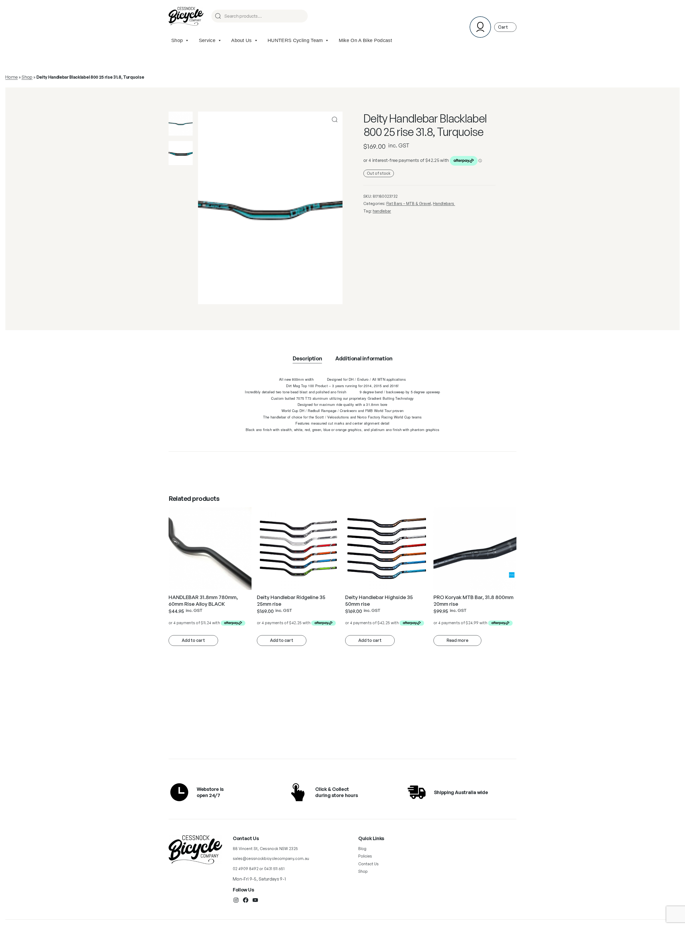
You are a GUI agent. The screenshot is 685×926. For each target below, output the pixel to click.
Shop (177, 40)
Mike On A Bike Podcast (365, 40)
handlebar (382, 211)
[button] (335, 119)
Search (301, 16)
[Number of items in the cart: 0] (505, 27)
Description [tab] (307, 358)
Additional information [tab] (363, 358)
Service (207, 40)
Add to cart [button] (193, 640)
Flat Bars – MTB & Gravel (408, 203)
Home (11, 77)
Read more (457, 640)
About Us (241, 40)
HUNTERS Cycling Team (295, 40)
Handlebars (444, 203)
